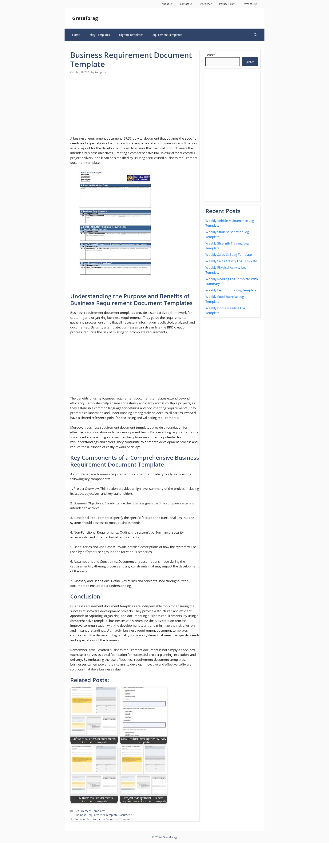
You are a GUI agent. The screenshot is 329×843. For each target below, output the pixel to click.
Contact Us (186, 4)
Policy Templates (99, 35)
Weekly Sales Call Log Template (228, 254)
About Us (167, 4)
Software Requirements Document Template (103, 819)
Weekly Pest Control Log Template (230, 290)
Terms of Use (249, 4)
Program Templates (130, 35)
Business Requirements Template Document (103, 815)
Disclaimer (206, 4)
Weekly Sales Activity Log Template (231, 261)
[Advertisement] (134, 107)
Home (76, 35)
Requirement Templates (166, 35)
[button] (255, 35)
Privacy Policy (227, 4)
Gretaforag (85, 18)
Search (210, 55)
